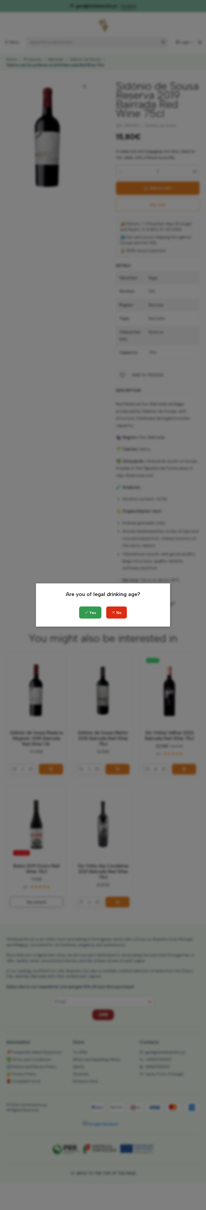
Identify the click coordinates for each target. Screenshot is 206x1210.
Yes (92, 613)
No (118, 613)
